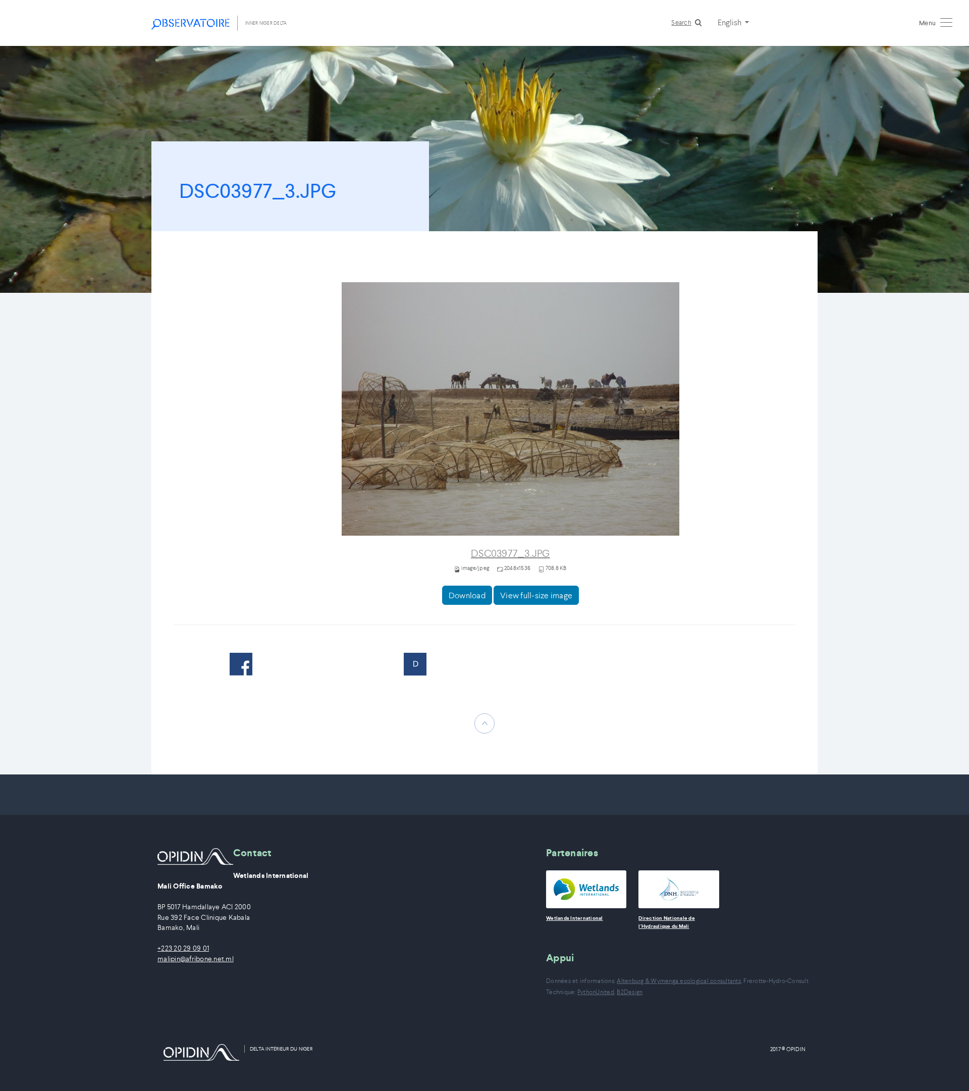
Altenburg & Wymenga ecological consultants (679, 980)
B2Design (629, 992)
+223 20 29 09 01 (183, 948)
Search (681, 22)
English (730, 22)
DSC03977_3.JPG (510, 553)
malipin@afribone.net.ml (195, 959)
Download (467, 595)
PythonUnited (595, 992)
